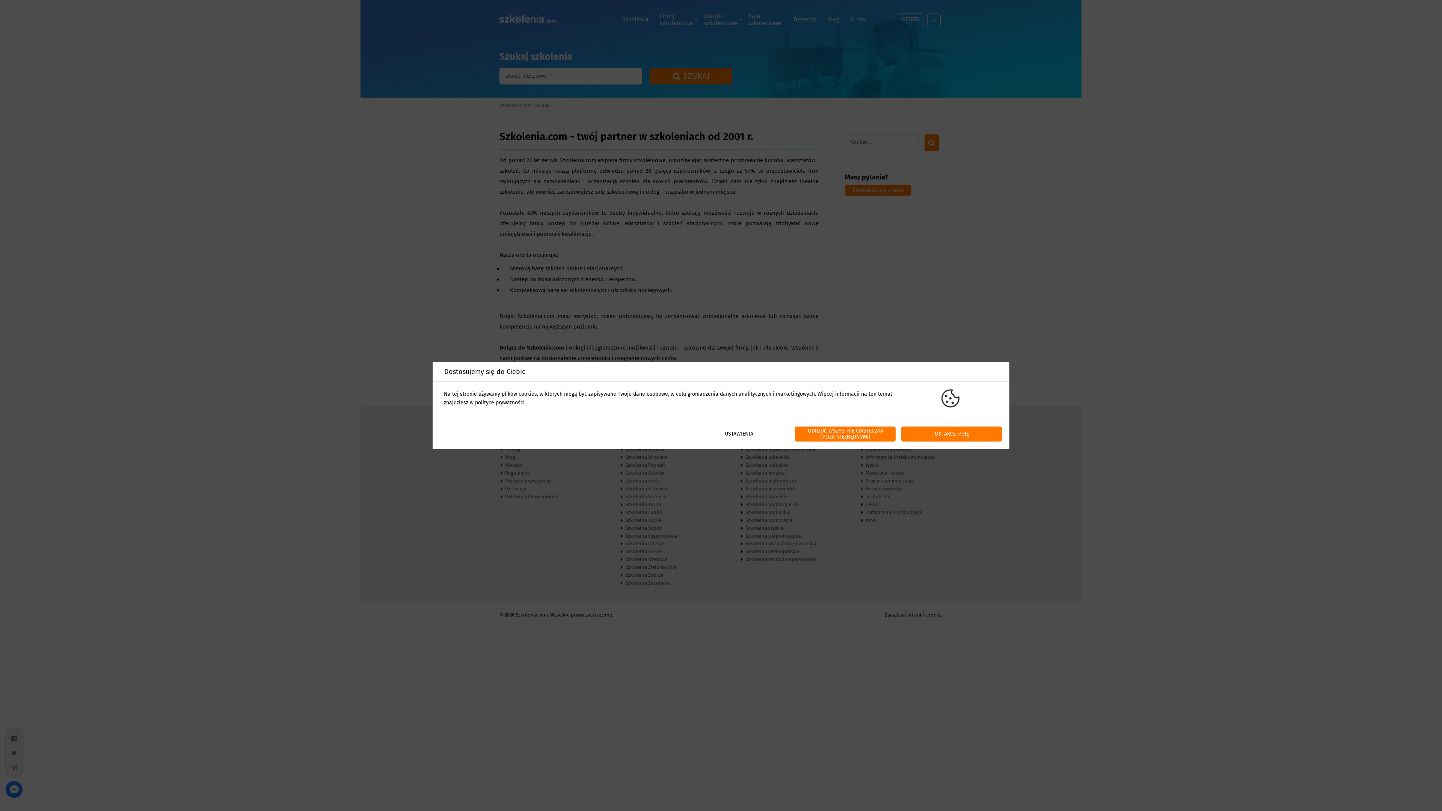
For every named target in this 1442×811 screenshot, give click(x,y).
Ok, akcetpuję (952, 434)
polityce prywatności (500, 402)
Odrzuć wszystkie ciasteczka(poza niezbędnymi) (845, 434)
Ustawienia (739, 434)
